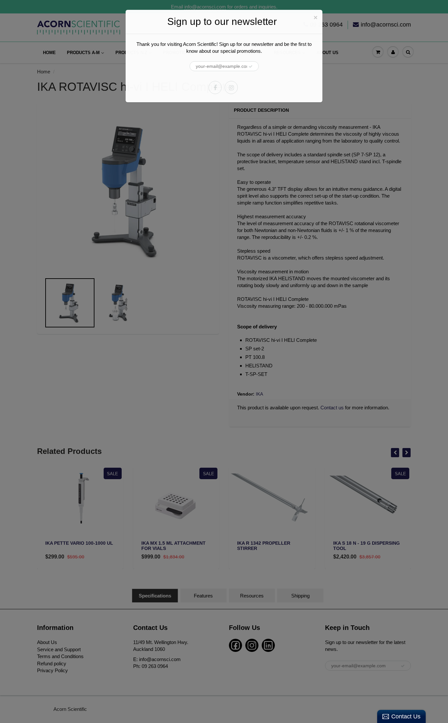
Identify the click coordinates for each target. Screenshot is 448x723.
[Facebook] (215, 87)
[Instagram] (231, 87)
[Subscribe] (250, 66)
